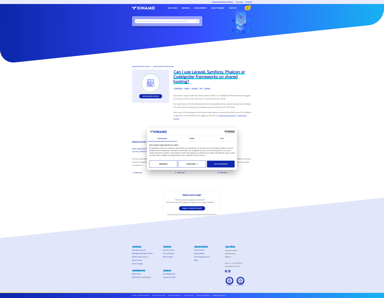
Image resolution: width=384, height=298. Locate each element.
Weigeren (163, 164)
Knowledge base (169, 274)
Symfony (207, 88)
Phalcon (194, 88)
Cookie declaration (219, 295)
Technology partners (202, 257)
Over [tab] (222, 138)
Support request (169, 277)
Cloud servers (137, 260)
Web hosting (167, 257)
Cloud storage (137, 264)
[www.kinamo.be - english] (144, 8)
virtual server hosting (227, 115)
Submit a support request (192, 208)
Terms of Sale (188, 295)
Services (186, 8)
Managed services (139, 250)
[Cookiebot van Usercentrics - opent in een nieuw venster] (226, 131)
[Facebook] (226, 271)
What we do (136, 274)
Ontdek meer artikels (150, 96)
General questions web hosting (163, 66)
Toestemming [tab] (162, 138)
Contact (233, 8)
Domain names (168, 250)
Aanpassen (191, 164)
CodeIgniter (178, 88)
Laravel (186, 88)
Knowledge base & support (222, 2)
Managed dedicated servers (142, 253)
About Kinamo (217, 8)
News (196, 260)
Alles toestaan (221, 164)
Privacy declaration (203, 295)
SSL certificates (168, 253)
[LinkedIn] (229, 271)
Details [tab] (192, 138)
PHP (201, 88)
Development (200, 8)
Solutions (172, 8)
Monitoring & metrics (140, 257)
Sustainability (199, 253)
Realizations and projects (141, 277)
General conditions (174, 295)
